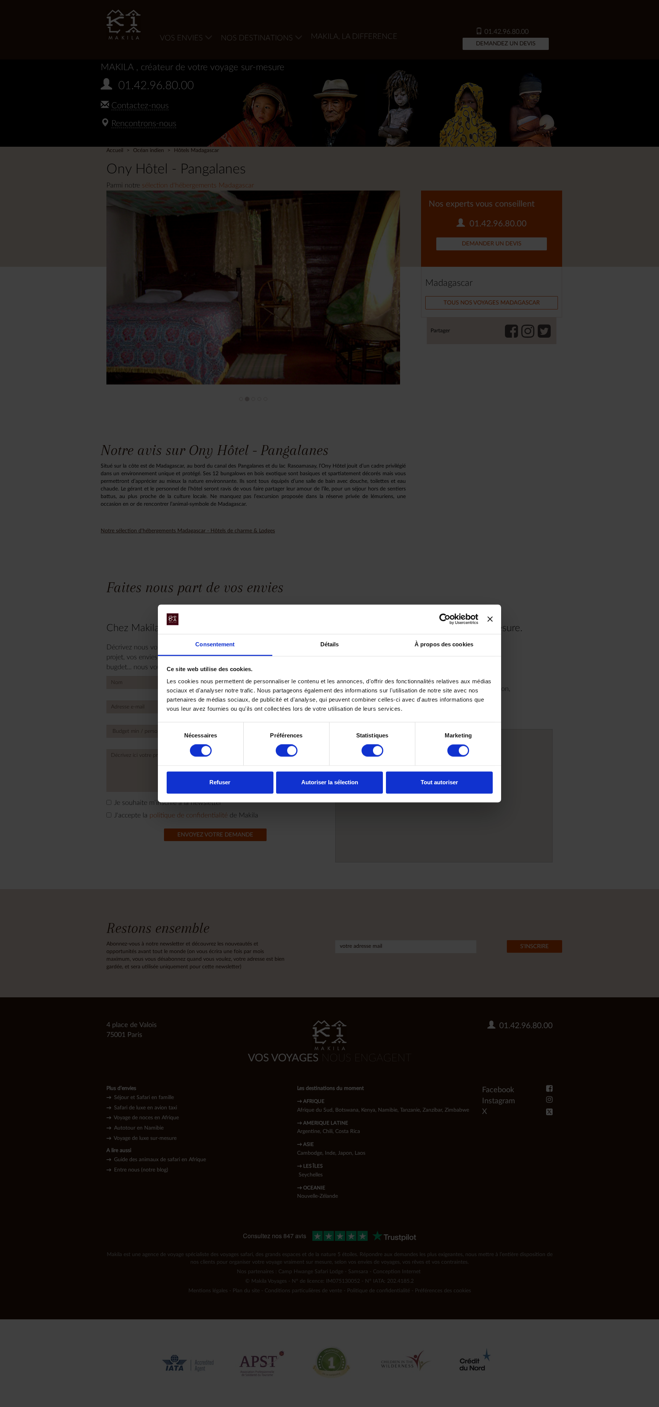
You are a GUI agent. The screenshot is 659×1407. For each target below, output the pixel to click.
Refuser (219, 782)
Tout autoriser (439, 782)
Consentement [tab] (215, 644)
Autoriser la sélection (329, 782)
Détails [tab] (329, 644)
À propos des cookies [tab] (444, 644)
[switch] (286, 751)
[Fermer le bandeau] (490, 619)
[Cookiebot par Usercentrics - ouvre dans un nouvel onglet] (444, 619)
